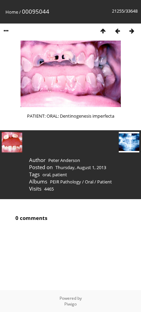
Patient (104, 182)
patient (59, 175)
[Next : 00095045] (132, 31)
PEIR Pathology (65, 182)
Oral (89, 182)
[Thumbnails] (103, 31)
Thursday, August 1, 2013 (80, 167)
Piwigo (70, 304)
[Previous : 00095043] (117, 31)
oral (46, 175)
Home (11, 12)
